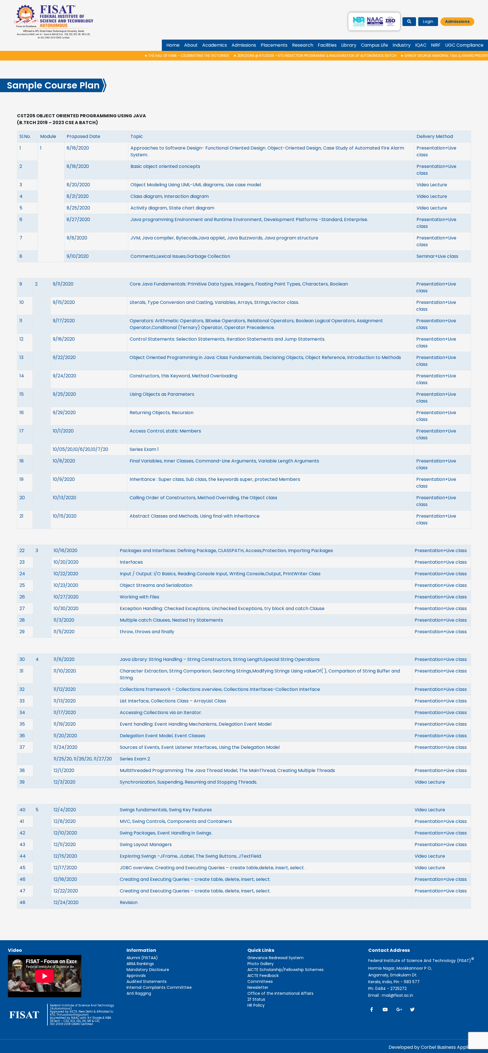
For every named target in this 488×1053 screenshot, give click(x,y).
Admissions (457, 21)
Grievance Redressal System (275, 958)
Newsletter (257, 987)
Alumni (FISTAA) (142, 958)
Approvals (136, 975)
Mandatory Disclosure (148, 969)
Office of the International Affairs (280, 993)
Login (428, 21)
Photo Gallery (260, 963)
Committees (260, 981)
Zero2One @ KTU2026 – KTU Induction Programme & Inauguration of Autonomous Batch (289, 55)
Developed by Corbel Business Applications (437, 1047)
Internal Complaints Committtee (159, 987)
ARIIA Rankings (140, 963)
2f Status (256, 999)
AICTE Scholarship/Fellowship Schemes (285, 969)
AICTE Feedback (263, 975)
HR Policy (256, 1005)
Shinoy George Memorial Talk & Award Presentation (424, 55)
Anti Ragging (139, 993)
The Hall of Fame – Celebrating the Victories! (161, 55)
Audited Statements (147, 981)
